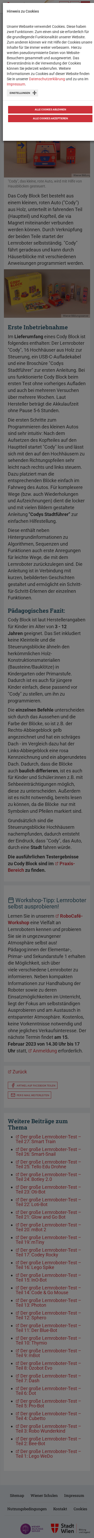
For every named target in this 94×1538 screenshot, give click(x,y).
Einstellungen (20, 93)
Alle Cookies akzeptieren (50, 118)
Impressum (16, 84)
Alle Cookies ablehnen (50, 109)
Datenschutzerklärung (47, 79)
